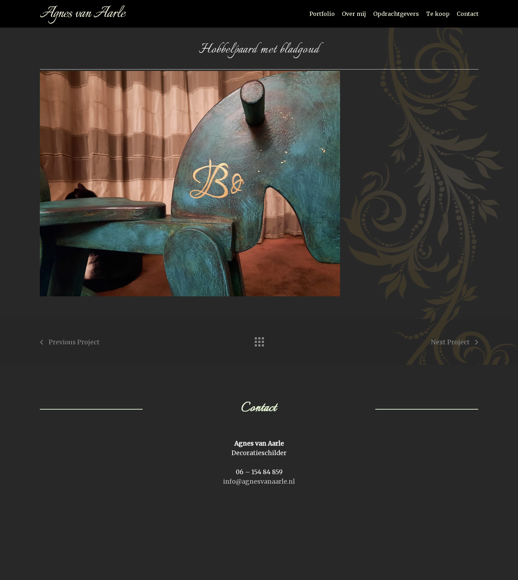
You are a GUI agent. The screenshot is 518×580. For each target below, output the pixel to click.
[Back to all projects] (259, 340)
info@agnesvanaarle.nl (259, 481)
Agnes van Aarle (82, 14)
